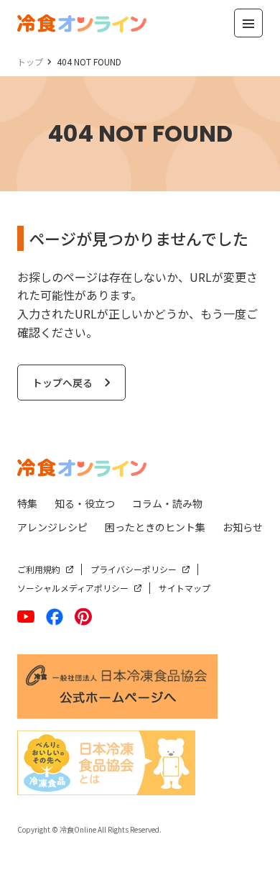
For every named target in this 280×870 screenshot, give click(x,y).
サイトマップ (184, 588)
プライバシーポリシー (133, 569)
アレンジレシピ (52, 527)
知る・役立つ (85, 503)
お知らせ (243, 527)
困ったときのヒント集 (155, 527)
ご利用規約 (38, 569)
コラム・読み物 (167, 503)
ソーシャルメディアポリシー (73, 588)
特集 (27, 503)
